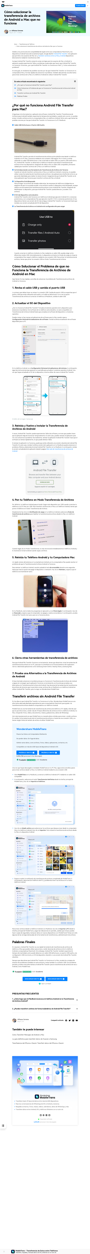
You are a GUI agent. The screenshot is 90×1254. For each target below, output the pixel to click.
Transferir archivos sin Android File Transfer (31, 93)
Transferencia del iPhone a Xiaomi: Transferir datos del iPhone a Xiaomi (38, 1043)
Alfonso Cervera (17, 30)
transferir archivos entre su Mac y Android (51, 56)
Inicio (15, 44)
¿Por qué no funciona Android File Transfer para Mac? (34, 85)
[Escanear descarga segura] (46, 1115)
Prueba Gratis (80, 5)
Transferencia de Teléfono (26, 44)
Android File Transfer (60, 54)
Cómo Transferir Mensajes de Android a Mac (28, 1035)
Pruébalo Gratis (25, 752)
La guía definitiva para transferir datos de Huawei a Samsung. (34, 1039)
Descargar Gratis (32, 979)
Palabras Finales (22, 96)
